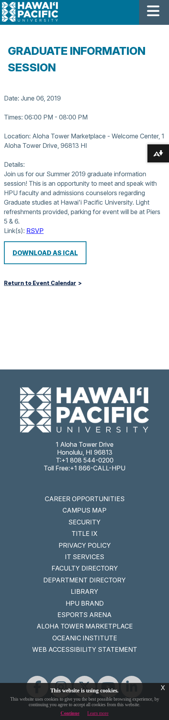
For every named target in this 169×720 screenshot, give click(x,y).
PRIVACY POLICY (85, 545)
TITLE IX (84, 533)
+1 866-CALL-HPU (97, 468)
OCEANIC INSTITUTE (84, 638)
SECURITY (84, 522)
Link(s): (14, 231)
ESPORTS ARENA (84, 615)
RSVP (35, 231)
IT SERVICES (84, 557)
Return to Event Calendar (40, 283)
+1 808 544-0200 (87, 460)
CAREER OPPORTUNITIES (85, 499)
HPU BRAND (85, 603)
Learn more (97, 713)
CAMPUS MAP (84, 510)
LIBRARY (84, 591)
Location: (17, 136)
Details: (14, 164)
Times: (13, 117)
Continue (70, 713)
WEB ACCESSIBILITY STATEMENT (84, 649)
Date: (11, 98)
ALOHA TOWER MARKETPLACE (85, 626)
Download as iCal (45, 253)
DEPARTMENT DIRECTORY (84, 580)
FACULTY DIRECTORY (84, 568)
